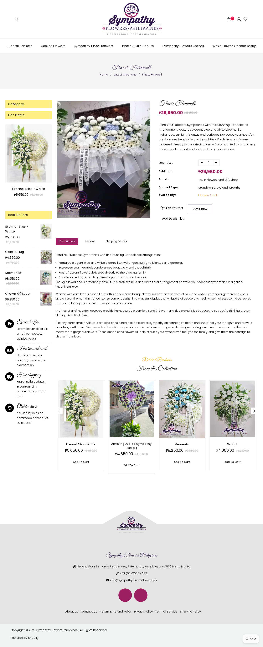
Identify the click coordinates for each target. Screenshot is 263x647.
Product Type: (168, 187)
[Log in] (239, 19)
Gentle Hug (14, 252)
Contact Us (89, 611)
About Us (71, 611)
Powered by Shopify (25, 638)
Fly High (232, 444)
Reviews (90, 241)
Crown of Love (17, 293)
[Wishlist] (245, 19)
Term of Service (166, 611)
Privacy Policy (143, 611)
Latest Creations (125, 74)
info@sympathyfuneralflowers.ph (133, 580)
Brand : (163, 179)
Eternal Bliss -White (28, 189)
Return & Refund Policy (116, 611)
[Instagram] (140, 595)
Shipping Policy (190, 611)
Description (67, 241)
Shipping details (116, 241)
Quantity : (166, 162)
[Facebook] (125, 595)
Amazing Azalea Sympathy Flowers (131, 446)
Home (104, 74)
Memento (13, 273)
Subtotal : (166, 171)
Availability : (167, 195)
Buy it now (200, 209)
